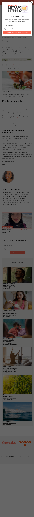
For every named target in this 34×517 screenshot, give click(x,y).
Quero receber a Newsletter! (17, 33)
